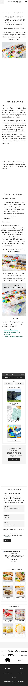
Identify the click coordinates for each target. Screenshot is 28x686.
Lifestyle (8, 12)
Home (4, 12)
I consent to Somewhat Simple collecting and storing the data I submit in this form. (13, 535)
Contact (20, 668)
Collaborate (7, 668)
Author (6, 515)
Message (6, 506)
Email (6, 522)
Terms (14, 677)
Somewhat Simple (14, 2)
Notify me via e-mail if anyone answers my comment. (14, 530)
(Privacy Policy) (7, 536)
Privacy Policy (7, 673)
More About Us (14, 561)
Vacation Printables (11, 330)
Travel (12, 12)
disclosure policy (13, 30)
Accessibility (20, 673)
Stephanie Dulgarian (17, 24)
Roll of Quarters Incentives (13, 336)
